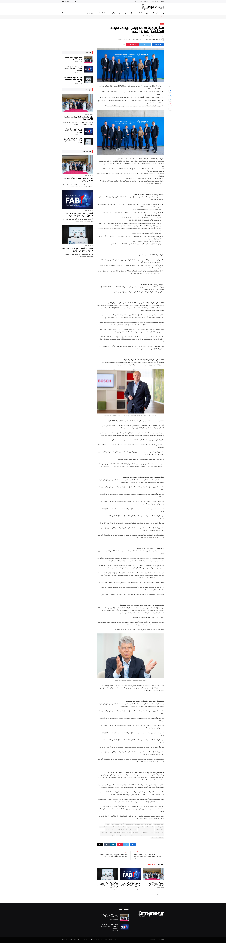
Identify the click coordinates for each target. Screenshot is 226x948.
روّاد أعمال (122, 12)
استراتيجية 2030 (115, 824)
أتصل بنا (134, 1)
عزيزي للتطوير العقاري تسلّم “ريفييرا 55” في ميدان (154, 884)
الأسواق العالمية (149, 827)
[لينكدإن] (170, 99)
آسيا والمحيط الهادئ (158, 824)
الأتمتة (107, 824)
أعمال (133, 12)
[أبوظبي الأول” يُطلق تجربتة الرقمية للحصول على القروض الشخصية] (130, 874)
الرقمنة (151, 832)
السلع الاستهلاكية (137, 832)
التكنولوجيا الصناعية (143, 829)
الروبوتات (145, 832)
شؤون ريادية (90, 12)
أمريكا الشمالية (129, 824)
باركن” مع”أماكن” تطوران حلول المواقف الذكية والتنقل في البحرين (107, 885)
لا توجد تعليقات (126, 40)
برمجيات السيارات (134, 835)
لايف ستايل (150, 12)
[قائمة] (163, 13)
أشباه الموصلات (139, 824)
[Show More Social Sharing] (124, 44)
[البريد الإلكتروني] (170, 108)
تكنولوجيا (100, 939)
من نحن (140, 1)
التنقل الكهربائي (132, 829)
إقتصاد (147, 17)
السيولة (129, 832)
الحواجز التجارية (109, 829)
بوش (126, 835)
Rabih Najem (156, 40)
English (146, 1)
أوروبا (122, 824)
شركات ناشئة (103, 12)
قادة (140, 12)
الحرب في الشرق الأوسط (121, 829)
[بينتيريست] (170, 104)
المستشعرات (160, 835)
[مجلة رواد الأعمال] (153, 7)
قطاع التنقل (154, 838)
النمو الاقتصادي (151, 835)
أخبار (158, 12)
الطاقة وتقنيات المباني (114, 832)
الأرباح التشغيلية (159, 827)
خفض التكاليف (111, 835)
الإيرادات (123, 827)
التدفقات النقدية (159, 829)
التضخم (152, 829)
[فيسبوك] (170, 90)
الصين (123, 832)
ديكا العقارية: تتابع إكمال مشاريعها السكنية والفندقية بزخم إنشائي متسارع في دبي (113, 855)
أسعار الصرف (148, 824)
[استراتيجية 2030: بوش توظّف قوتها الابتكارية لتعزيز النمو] (130, 65)
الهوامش (143, 835)
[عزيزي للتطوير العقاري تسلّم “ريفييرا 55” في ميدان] (153, 874)
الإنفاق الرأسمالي (132, 827)
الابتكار (117, 827)
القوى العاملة (104, 832)
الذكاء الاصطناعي (159, 832)
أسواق (114, 12)
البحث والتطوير (103, 827)
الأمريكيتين (140, 827)
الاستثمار (111, 827)
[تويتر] (170, 95)
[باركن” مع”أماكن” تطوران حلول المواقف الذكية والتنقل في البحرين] (107, 874)
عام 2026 (161, 838)
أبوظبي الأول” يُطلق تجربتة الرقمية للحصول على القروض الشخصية (131, 885)
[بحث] (62, 13)
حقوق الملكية (120, 835)
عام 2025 (103, 835)
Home (152, 17)
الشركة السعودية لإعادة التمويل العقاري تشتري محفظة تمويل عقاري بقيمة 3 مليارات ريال (147, 856)
